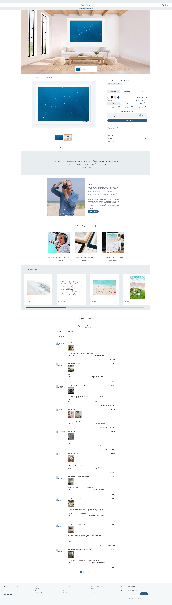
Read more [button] (83, 513)
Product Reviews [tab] (68, 331)
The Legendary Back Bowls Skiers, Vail (66, 302)
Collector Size (38, 590)
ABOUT (16, 4)
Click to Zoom (64, 147)
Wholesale (65, 590)
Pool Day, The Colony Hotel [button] (99, 468)
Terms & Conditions (96, 586)
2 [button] (83, 572)
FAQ (64, 588)
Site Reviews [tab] (59, 331)
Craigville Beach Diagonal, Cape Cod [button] (98, 563)
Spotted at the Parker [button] (99, 355)
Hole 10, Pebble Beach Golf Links (131, 302)
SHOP (3, 4)
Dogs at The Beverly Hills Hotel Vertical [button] (98, 377)
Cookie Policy (94, 592)
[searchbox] (60, 336)
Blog (92, 590)
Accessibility (93, 594)
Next (92, 145)
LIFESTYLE (9, 4)
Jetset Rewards (38, 592)
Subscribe (144, 594)
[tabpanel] (86, 459)
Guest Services (67, 586)
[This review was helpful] (112, 359)
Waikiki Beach (94, 302)
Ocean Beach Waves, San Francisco (32, 302)
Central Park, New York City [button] (99, 541)
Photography (28, 77)
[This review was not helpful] (114, 359)
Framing (37, 588)
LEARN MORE (93, 211)
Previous (34, 145)
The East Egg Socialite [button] (100, 445)
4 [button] (88, 572)
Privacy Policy (94, 588)
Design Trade (66, 592)
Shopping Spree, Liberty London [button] (98, 400)
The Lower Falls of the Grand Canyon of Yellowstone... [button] (97, 516)
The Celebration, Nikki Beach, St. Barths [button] (98, 490)
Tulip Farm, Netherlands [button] (100, 423)
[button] (163, 5)
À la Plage (35, 77)
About (37, 586)
